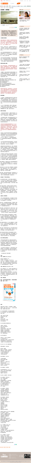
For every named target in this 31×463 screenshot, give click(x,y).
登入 (27, 0)
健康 (9, 447)
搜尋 (18, 3)
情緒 (7, 447)
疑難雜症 (7, 7)
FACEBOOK (21, 0)
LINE (25, 0)
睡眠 (4, 447)
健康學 (4, 7)
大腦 (2, 447)
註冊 (29, 0)
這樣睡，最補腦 (11, 7)
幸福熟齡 (2, 7)
